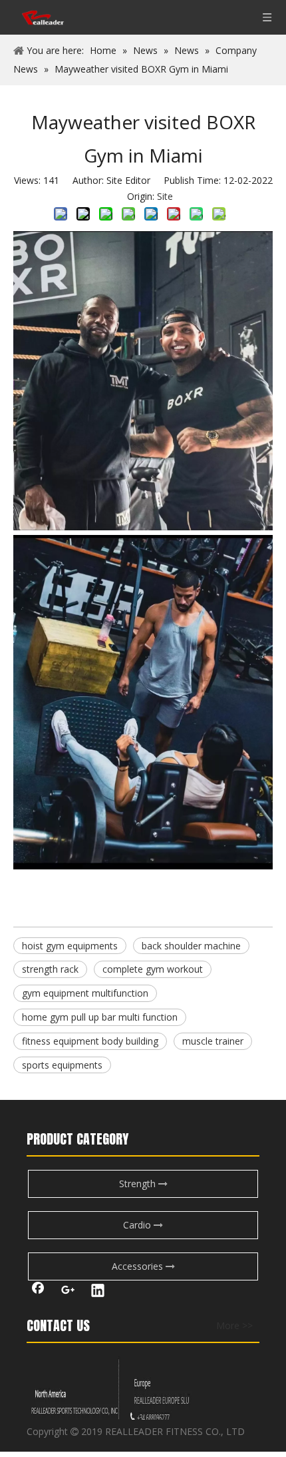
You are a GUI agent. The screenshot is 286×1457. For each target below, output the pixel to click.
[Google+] (67, 1291)
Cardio (138, 1224)
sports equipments (62, 1065)
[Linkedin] (97, 1291)
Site (165, 196)
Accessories (139, 1266)
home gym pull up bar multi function (100, 1017)
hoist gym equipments (70, 945)
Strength (138, 1183)
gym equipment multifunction (85, 993)
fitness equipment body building (90, 1041)
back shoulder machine (191, 945)
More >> (234, 1325)
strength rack (50, 969)
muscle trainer (212, 1041)
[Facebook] (38, 1291)
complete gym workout (152, 969)
